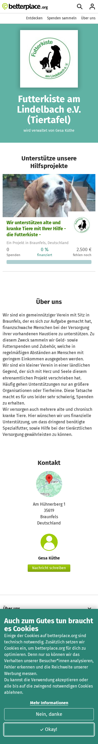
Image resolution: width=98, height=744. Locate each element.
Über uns (88, 18)
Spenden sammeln (62, 18)
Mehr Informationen (49, 702)
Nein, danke (49, 714)
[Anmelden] (92, 6)
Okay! (51, 729)
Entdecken (34, 18)
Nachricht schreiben (49, 568)
